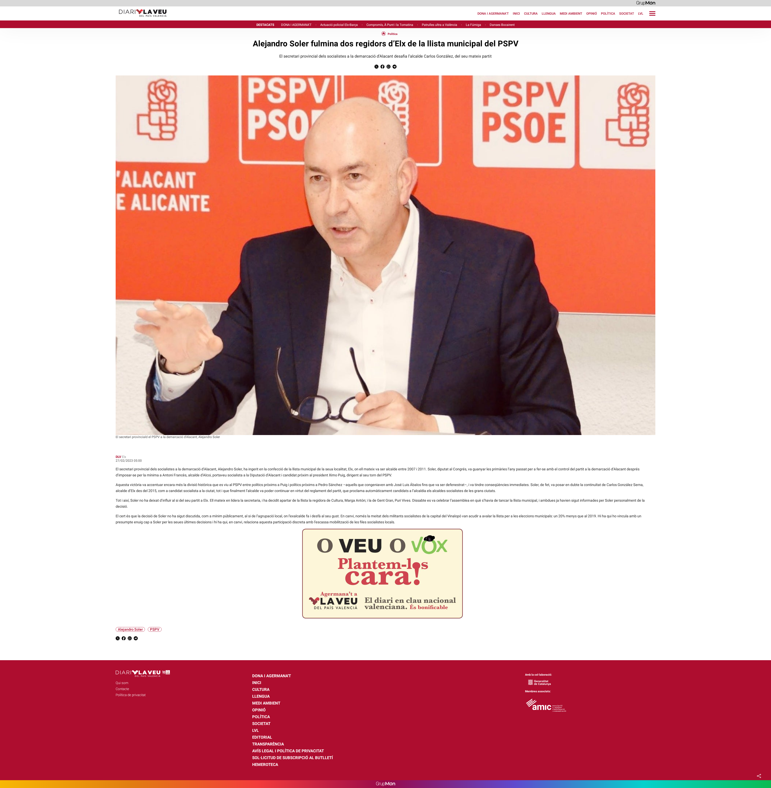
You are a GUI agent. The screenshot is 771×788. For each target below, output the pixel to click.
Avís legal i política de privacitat (288, 750)
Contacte (122, 689)
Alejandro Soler (130, 629)
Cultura (531, 13)
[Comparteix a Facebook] (382, 67)
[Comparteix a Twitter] (376, 67)
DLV (118, 457)
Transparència (268, 744)
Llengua (549, 13)
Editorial (262, 737)
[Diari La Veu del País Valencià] (85, 18)
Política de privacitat (131, 695)
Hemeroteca (265, 764)
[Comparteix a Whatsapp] (389, 67)
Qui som (122, 683)
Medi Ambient (571, 13)
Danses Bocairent (502, 25)
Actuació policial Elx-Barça (339, 25)
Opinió (591, 13)
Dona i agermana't (493, 13)
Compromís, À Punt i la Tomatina (389, 25)
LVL (640, 13)
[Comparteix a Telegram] (395, 67)
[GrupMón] (645, 3)
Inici (516, 13)
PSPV (154, 629)
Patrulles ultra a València (439, 25)
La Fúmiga (473, 25)
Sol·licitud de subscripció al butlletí (292, 757)
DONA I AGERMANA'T (296, 25)
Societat (626, 13)
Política (608, 13)
